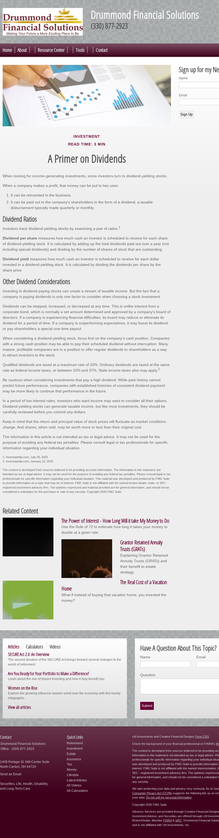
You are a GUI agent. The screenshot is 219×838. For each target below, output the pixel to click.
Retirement (75, 743)
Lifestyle (73, 775)
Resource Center (51, 50)
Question (147, 675)
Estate (71, 754)
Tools (80, 50)
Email (183, 95)
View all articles (19, 707)
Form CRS (202, 736)
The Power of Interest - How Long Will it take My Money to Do (115, 520)
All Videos (74, 785)
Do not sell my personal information (168, 797)
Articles (13, 646)
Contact (102, 50)
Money (72, 770)
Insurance (74, 759)
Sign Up (186, 114)
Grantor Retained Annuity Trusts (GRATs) (141, 546)
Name (183, 78)
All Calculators (77, 791)
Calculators (34, 646)
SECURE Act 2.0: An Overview (28, 654)
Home (7, 50)
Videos (55, 646)
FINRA (167, 820)
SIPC (178, 820)
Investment (75, 748)
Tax (69, 764)
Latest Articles (77, 780)
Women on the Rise (22, 688)
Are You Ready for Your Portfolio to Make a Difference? (48, 673)
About (22, 50)
